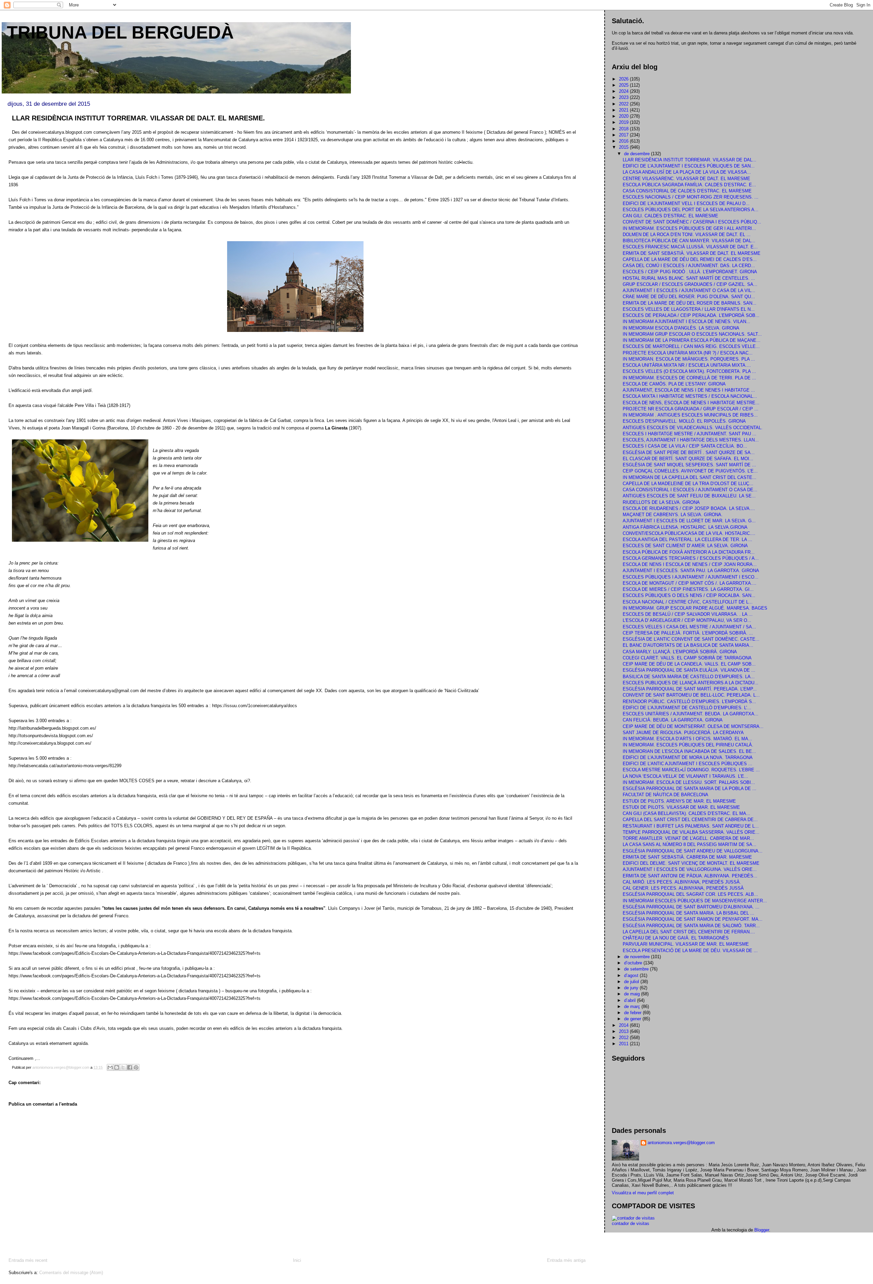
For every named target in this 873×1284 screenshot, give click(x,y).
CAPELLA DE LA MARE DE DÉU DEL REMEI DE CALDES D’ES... (690, 259)
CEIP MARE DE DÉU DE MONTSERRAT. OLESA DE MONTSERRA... (693, 726)
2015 (624, 147)
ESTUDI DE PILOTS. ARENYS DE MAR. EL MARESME (679, 801)
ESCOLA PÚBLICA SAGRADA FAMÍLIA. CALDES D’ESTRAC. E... (689, 184)
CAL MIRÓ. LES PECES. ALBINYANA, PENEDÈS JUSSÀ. (682, 882)
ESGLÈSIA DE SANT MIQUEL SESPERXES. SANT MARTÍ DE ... (689, 464)
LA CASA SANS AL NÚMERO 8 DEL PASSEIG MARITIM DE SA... (689, 844)
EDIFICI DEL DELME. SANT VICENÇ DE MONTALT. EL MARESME (691, 863)
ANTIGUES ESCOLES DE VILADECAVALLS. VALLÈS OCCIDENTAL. (693, 427)
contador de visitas (630, 1223)
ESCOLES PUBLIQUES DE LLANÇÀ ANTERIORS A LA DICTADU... (690, 682)
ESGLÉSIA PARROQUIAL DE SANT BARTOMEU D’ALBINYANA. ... (691, 906)
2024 (624, 91)
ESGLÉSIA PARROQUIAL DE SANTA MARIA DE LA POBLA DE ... (689, 788)
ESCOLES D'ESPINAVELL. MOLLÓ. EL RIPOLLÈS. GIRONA (684, 421)
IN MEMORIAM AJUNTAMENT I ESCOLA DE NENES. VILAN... (686, 321)
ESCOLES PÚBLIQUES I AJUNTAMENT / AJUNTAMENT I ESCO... (690, 577)
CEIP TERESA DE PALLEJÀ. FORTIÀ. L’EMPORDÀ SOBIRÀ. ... (688, 633)
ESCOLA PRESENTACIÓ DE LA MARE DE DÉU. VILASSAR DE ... (690, 950)
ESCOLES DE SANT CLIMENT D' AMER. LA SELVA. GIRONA (685, 545)
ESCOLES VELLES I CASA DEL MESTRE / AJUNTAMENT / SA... (689, 626)
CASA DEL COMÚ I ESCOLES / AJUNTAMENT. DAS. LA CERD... (689, 265)
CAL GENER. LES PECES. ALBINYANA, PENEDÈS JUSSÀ (683, 888)
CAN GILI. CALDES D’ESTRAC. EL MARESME (670, 215)
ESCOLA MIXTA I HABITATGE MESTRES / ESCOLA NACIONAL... (690, 396)
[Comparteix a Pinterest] (136, 1067)
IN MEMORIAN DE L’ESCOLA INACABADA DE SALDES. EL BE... (689, 751)
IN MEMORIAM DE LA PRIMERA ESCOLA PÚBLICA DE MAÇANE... (691, 340)
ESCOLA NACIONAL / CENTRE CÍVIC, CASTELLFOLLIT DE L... (688, 601)
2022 (624, 103)
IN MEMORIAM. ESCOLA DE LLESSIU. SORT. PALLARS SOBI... (689, 782)
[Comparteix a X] (123, 1067)
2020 (624, 116)
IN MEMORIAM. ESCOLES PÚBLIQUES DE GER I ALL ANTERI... (689, 228)
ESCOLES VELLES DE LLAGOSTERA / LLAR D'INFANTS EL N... (689, 309)
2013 (624, 1031)
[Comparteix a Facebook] (129, 1067)
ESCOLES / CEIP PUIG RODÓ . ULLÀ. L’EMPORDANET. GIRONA (690, 271)
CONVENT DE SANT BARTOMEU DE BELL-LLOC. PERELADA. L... (691, 695)
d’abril (630, 1000)
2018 (624, 128)
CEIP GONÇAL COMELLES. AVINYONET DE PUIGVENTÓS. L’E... (690, 470)
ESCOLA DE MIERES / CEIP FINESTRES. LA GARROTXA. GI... (688, 589)
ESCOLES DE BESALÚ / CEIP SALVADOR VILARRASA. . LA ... (688, 614)
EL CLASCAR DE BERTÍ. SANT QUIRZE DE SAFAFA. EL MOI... (688, 458)
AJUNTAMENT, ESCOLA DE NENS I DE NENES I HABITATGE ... (689, 390)
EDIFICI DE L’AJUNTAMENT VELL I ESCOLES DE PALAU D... (686, 203)
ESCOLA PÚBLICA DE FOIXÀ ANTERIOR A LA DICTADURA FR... (689, 552)
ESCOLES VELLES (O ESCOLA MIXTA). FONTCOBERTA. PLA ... (689, 371)
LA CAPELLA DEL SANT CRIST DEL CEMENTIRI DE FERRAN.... (689, 931)
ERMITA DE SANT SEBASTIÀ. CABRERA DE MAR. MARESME (687, 857)
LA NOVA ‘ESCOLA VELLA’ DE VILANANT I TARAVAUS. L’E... (685, 776)
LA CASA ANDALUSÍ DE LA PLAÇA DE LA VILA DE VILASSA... (687, 172)
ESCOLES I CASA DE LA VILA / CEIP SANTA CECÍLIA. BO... (685, 446)
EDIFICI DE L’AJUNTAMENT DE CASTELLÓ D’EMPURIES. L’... (687, 707)
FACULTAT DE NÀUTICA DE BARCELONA (665, 794)
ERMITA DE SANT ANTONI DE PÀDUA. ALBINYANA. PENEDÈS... (690, 875)
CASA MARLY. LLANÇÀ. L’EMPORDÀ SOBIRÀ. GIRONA (680, 651)
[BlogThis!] (116, 1067)
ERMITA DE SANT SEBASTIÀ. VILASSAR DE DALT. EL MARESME (691, 253)
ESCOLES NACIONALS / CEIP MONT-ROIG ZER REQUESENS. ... (690, 197)
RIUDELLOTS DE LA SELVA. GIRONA (661, 502)
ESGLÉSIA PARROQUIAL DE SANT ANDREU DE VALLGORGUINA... (693, 850)
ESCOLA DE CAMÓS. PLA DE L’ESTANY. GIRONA (674, 383)
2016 (624, 141)
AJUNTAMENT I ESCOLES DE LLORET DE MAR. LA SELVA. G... (689, 520)
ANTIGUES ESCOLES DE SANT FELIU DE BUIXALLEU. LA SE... (689, 495)
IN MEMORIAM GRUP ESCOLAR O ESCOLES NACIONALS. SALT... (692, 334)
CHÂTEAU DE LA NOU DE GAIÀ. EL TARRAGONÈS (676, 937)
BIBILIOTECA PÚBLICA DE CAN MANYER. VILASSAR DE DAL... (689, 240)
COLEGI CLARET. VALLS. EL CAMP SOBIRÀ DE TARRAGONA (687, 657)
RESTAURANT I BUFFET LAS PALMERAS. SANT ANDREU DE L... (691, 826)
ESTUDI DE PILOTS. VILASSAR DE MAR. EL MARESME (681, 807)
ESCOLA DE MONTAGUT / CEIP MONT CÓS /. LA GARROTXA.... (689, 583)
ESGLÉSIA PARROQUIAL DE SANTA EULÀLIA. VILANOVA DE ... (689, 670)
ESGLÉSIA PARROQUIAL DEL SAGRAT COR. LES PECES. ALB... (690, 894)
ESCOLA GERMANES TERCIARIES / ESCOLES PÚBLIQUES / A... (691, 558)
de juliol (632, 981)
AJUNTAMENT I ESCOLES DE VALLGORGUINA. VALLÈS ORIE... (690, 869)
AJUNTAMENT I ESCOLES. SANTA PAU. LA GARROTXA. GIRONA (691, 570)
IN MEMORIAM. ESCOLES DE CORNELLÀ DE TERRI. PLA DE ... (689, 377)
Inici (297, 1260)
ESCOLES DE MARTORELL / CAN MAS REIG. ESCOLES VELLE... (691, 346)
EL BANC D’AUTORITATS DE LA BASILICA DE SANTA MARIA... (688, 645)
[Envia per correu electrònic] (110, 1067)
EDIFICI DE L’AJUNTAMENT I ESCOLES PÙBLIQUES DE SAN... (689, 166)
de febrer (633, 1012)
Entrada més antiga (566, 1260)
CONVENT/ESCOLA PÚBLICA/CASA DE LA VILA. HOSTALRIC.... (689, 533)
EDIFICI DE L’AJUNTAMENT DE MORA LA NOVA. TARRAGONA (688, 757)
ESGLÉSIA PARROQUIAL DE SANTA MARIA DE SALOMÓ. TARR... (691, 925)
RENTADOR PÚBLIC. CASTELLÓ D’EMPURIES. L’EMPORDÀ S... (689, 701)
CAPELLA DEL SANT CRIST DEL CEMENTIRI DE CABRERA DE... (690, 819)
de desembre (637, 153)
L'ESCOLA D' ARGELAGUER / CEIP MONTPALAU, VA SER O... (687, 620)
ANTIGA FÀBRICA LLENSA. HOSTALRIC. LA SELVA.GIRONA (685, 527)
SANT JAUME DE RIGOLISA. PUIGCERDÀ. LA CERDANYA (683, 732)
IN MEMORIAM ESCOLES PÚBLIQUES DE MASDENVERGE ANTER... (695, 900)
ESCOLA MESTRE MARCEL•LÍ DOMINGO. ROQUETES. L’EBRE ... (691, 769)
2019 (624, 122)
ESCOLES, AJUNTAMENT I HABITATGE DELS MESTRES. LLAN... (691, 439)
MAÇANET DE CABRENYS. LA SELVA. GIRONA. (673, 514)
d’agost (632, 975)
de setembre (637, 969)
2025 (624, 85)
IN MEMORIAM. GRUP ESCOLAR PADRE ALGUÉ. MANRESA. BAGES (695, 608)
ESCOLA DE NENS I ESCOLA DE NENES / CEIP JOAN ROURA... (690, 564)
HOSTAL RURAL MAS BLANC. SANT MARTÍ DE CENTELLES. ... (689, 278)
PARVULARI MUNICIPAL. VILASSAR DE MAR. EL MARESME (686, 944)
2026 (624, 79)
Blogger (761, 1229)
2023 (624, 97)
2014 (624, 1025)
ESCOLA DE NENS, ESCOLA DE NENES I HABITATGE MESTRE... (691, 402)
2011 (624, 1043)
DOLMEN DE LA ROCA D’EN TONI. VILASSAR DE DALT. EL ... (687, 234)
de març (632, 1006)
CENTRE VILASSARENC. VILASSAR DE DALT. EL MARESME (686, 178)
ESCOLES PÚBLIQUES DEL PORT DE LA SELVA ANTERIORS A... (690, 209)
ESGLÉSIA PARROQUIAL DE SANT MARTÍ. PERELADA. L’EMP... (690, 688)
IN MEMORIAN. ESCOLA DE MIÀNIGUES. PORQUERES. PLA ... (689, 359)
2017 (624, 134)
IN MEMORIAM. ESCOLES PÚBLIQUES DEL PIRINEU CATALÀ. (688, 744)
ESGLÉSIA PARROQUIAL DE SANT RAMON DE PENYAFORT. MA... (693, 919)
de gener (633, 1018)
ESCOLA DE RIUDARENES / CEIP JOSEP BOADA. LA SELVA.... (689, 508)
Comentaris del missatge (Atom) (71, 1272)
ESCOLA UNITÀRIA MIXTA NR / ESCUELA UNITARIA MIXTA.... (687, 365)
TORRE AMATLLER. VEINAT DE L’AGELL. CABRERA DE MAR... (688, 838)
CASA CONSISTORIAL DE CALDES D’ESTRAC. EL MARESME (687, 190)
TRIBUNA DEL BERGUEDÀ (120, 32)
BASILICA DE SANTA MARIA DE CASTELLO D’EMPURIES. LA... (689, 676)
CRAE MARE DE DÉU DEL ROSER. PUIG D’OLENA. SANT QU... (689, 296)
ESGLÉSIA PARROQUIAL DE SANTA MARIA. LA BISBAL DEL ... (688, 913)
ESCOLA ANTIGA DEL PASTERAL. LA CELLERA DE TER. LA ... (687, 539)
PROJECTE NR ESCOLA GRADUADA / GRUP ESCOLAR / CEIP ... (690, 408)
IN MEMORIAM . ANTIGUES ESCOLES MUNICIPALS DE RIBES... (690, 415)
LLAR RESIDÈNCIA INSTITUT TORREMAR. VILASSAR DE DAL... (689, 159)
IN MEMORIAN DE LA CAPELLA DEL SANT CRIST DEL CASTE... (689, 477)
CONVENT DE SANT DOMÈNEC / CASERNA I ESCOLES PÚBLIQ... (692, 221)
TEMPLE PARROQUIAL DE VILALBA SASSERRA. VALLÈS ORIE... (691, 832)
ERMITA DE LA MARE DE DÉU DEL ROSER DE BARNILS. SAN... (689, 303)
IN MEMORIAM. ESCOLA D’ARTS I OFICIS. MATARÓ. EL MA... (687, 738)
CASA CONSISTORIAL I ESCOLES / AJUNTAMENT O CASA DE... (690, 489)
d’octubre (633, 962)
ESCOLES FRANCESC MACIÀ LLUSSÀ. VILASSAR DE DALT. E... (690, 246)
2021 (624, 110)
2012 (624, 1037)
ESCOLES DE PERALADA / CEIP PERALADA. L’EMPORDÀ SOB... (691, 315)
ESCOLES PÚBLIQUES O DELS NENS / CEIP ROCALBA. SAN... (689, 595)
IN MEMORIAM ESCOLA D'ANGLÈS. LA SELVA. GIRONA (681, 328)
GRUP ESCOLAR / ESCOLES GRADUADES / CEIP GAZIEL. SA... (690, 284)
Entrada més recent (28, 1260)
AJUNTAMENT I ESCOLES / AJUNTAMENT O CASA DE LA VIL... (689, 290)
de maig (632, 993)
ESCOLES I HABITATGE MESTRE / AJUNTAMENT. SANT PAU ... (689, 433)
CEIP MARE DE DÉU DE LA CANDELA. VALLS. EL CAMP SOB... (689, 664)
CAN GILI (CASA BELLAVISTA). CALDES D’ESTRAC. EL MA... (686, 813)
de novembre (637, 956)
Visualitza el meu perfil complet (643, 1192)
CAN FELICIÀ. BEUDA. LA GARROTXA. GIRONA (673, 720)
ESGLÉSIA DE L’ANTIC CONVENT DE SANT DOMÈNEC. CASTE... (691, 639)
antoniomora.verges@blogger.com (681, 1142)
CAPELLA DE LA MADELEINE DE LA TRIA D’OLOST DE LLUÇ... (688, 483)
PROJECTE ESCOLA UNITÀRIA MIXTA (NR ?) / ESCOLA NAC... (688, 352)
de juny (632, 987)
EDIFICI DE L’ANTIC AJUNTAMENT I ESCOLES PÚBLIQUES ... (687, 763)
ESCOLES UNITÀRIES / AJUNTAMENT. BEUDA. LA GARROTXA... (690, 713)
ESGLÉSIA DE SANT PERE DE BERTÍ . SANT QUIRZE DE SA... (689, 452)
